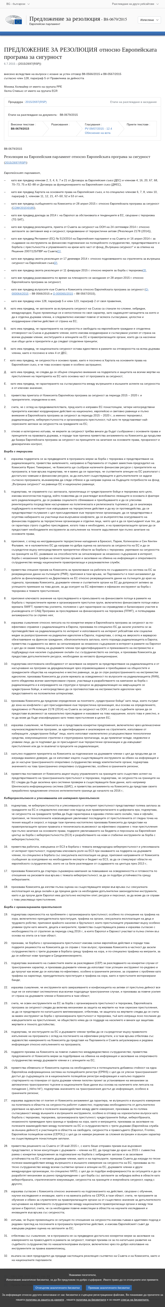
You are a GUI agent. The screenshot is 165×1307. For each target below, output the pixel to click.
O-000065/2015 (63, 293)
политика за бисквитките (91, 1299)
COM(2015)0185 (23, 207)
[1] (59, 251)
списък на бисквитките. (135, 1299)
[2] (55, 262)
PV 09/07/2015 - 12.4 (98, 128)
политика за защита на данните (45, 1299)
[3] (144, 270)
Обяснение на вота (97, 132)
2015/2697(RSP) (36, 101)
